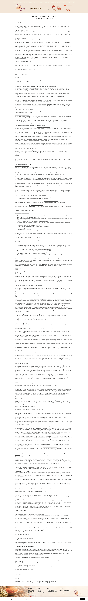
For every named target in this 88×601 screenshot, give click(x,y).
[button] (68, 10)
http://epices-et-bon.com (27, 233)
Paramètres (76, 599)
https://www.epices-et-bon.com (36, 46)
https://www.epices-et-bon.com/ (22, 39)
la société (47, 265)
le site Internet (22, 258)
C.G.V (55, 590)
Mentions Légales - (50, 590)
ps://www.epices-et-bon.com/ (58, 422)
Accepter (82, 599)
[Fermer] (86, 599)
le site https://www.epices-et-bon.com (28, 314)
